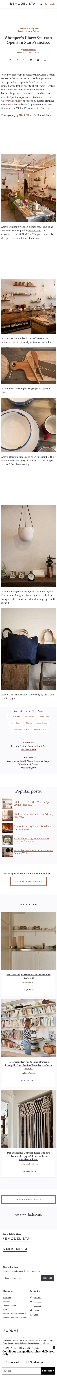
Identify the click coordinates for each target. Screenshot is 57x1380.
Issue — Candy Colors (28, 31)
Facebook (37, 1306)
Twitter (36, 1310)
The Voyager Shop (11, 101)
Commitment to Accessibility (14, 1313)
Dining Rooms (16, 723)
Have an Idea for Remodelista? (15, 1317)
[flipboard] (10, 59)
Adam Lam (34, 231)
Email (36, 1315)
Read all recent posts (28, 1199)
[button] (41, 4)
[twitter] (31, 59)
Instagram (37, 1302)
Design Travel (44, 716)
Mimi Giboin (26, 115)
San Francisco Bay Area (28, 29)
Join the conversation (29, 881)
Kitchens (29, 723)
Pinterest (37, 1297)
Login (52, 4)
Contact (6, 1301)
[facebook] (17, 59)
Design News (29, 716)
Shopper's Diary (14, 716)
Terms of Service (9, 1305)
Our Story (7, 1297)
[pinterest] (24, 59)
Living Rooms (42, 723)
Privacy (6, 1309)
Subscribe (48, 1370)
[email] (38, 59)
